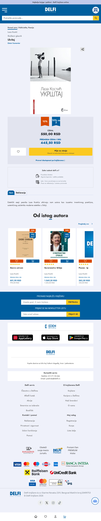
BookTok (29, 410)
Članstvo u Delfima (29, 390)
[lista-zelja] (16, 261)
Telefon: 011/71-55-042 (50, 376)
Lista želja (71, 430)
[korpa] (32, 261)
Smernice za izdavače (29, 405)
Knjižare (71, 390)
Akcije (29, 400)
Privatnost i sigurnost (30, 425)
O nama (71, 405)
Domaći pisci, (13, 27)
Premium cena (48, 139)
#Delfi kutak (29, 395)
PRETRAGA (73, 302)
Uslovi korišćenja (29, 430)
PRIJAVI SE (73, 314)
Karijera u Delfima (71, 395)
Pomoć (30, 435)
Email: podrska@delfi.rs (50, 378)
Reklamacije (29, 420)
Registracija (71, 420)
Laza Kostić (12, 32)
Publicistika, (23, 27)
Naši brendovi (71, 400)
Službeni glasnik (15, 36)
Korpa (71, 425)
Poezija (31, 27)
